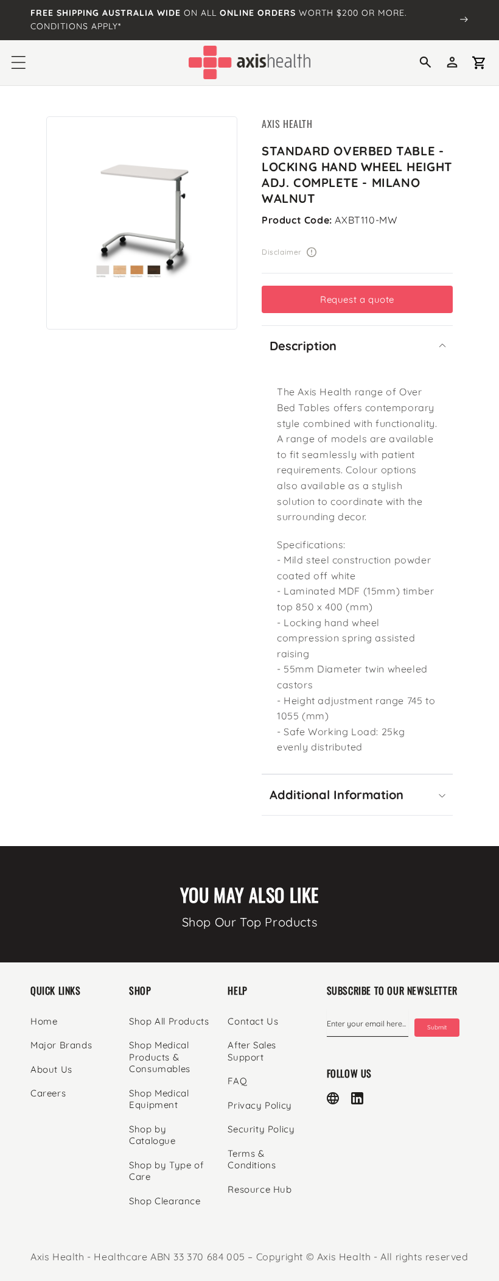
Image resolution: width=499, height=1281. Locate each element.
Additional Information (336, 794)
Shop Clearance (164, 1201)
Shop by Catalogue (152, 1135)
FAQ (237, 1081)
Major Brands (61, 1045)
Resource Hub (259, 1189)
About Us (51, 1069)
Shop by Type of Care (166, 1171)
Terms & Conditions (252, 1159)
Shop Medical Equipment (159, 1099)
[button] (18, 62)
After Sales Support (252, 1051)
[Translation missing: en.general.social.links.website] (333, 1098)
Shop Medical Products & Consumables (159, 1057)
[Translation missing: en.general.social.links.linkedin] (357, 1098)
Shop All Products (169, 1021)
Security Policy (261, 1129)
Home (43, 1021)
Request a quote (357, 299)
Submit (437, 1027)
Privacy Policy (259, 1105)
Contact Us (253, 1021)
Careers (48, 1093)
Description (303, 345)
